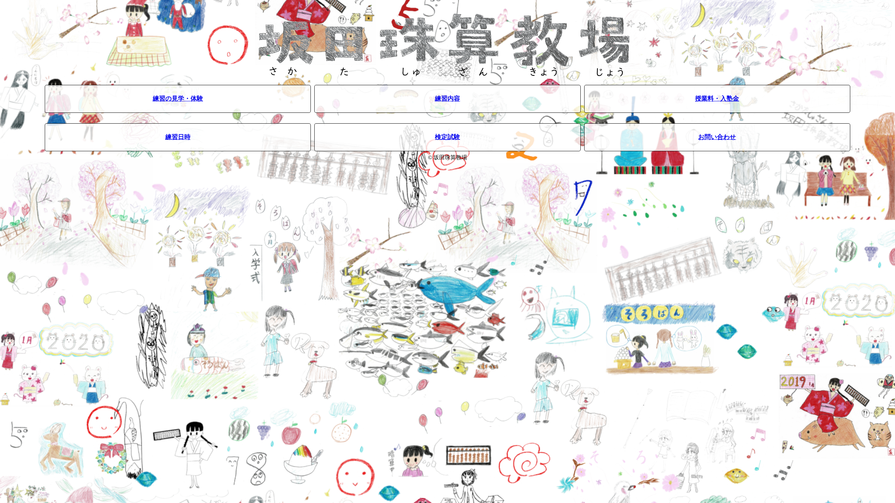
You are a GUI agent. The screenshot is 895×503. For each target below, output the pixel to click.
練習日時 (178, 136)
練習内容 (447, 98)
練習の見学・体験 (178, 98)
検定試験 (447, 136)
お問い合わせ (717, 136)
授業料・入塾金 (717, 98)
